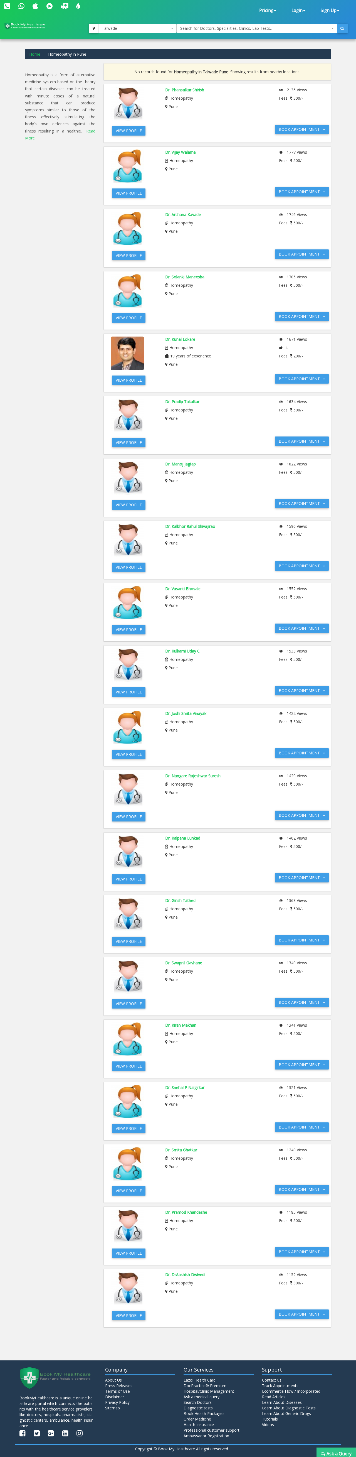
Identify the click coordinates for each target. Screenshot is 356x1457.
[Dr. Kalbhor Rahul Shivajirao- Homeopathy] (134, 540)
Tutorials (270, 1419)
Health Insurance (199, 1424)
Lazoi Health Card (200, 1380)
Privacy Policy (117, 1402)
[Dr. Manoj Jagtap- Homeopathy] (134, 478)
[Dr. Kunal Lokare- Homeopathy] (134, 353)
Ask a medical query (201, 1396)
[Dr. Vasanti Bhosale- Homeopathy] (134, 602)
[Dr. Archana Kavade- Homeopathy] (134, 228)
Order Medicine (197, 1419)
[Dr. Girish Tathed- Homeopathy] (134, 914)
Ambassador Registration (206, 1435)
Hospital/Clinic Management (209, 1391)
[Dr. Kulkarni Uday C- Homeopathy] (134, 665)
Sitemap (112, 1408)
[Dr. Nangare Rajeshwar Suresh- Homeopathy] (134, 789)
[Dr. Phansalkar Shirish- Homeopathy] (134, 104)
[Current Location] (93, 28)
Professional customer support (211, 1430)
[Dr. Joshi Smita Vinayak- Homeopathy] (134, 727)
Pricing (266, 10)
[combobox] (137, 28)
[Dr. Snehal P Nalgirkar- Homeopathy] (134, 1101)
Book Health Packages (204, 1413)
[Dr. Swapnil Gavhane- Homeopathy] (134, 977)
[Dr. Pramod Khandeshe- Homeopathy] (134, 1226)
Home (34, 54)
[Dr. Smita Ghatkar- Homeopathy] (134, 1164)
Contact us (271, 1380)
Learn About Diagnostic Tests (289, 1408)
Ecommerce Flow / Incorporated (291, 1391)
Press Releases (118, 1385)
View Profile (129, 130)
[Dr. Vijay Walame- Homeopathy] (134, 166)
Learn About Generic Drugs (286, 1413)
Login (297, 10)
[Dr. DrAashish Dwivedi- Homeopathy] (134, 1288)
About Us (113, 1380)
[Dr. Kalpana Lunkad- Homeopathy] (134, 852)
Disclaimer (114, 1396)
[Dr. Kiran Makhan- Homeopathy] (134, 1039)
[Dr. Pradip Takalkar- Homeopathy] (134, 415)
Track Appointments (280, 1385)
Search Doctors (198, 1402)
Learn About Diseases (282, 1402)
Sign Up (329, 10)
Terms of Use (117, 1391)
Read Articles (273, 1396)
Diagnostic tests (198, 1408)
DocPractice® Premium (205, 1385)
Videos (268, 1424)
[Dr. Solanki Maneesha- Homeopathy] (134, 291)
